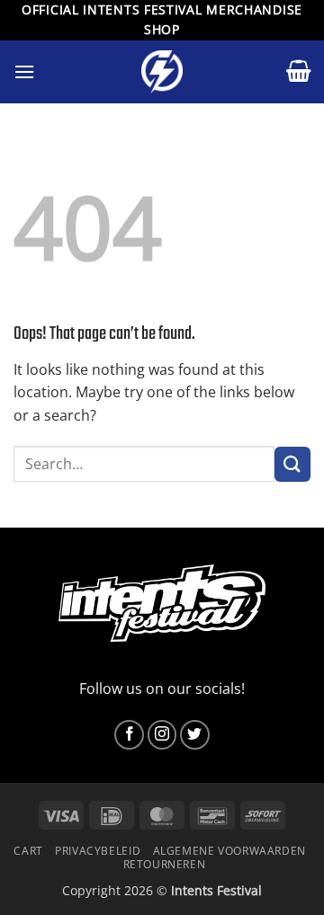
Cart (28, 850)
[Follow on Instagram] (162, 735)
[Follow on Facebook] (129, 735)
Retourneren (164, 864)
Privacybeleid (97, 850)
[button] (24, 71)
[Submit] (292, 464)
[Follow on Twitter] (195, 735)
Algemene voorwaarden (229, 850)
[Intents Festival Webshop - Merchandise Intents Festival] (162, 71)
